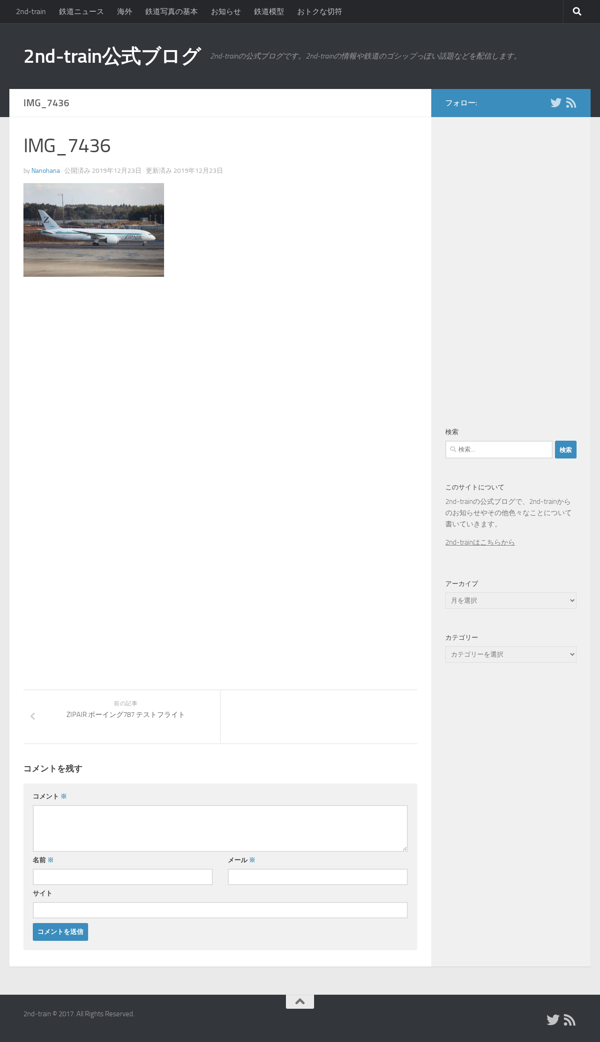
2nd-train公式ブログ (112, 56)
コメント (50, 796)
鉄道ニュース (81, 11)
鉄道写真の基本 (171, 11)
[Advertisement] (102, 362)
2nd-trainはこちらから (480, 542)
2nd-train (31, 11)
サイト (42, 893)
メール (241, 860)
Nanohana (45, 171)
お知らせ (226, 11)
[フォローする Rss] (571, 102)
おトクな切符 (319, 11)
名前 (43, 860)
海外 (124, 11)
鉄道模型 (269, 11)
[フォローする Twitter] (556, 102)
